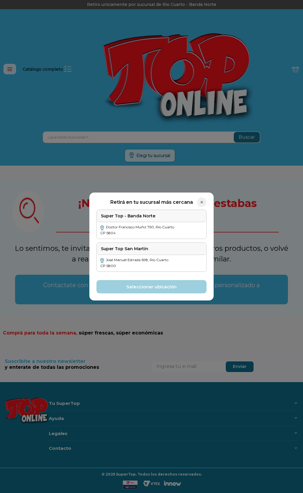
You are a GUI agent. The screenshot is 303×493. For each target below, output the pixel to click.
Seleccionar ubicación (151, 287)
